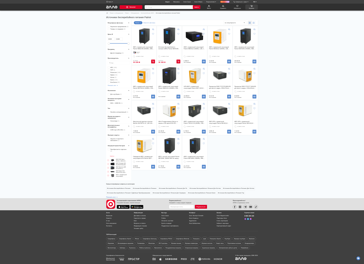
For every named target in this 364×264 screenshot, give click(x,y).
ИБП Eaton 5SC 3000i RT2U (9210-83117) (121, 171)
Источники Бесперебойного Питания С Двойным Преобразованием (128, 193)
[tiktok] (256, 207)
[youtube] (251, 207)
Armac (113, 77)
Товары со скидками (117, 29)
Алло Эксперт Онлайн (196, 215)
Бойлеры (122, 248)
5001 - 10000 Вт (116, 103)
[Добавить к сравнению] (153, 29)
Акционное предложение (119, 26)
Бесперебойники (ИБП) (147, 13)
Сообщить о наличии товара (204, 61)
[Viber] (245, 219)
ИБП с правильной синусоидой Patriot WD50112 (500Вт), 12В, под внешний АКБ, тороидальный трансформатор (219, 48)
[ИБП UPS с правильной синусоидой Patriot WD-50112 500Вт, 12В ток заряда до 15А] (245, 110)
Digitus (113, 75)
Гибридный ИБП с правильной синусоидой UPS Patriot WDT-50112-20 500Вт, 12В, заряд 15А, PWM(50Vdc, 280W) (143, 157)
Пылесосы (132, 248)
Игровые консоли (207, 243)
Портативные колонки (234, 243)
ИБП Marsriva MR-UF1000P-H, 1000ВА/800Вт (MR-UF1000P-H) (121, 167)
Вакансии (109, 215)
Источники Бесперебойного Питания (118, 188)
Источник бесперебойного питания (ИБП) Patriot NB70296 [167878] (168, 48)
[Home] (107, 13)
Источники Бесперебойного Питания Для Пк (173, 188)
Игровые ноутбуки (239, 238)
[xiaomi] (154, 259)
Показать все (112, 85)
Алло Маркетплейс (223, 215)
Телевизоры (141, 243)
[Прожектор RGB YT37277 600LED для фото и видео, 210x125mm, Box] (245, 75)
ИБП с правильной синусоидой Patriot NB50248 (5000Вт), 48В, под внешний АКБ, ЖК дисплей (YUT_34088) (143, 48)
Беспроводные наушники (125, 243)
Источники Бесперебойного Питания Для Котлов (205, 188)
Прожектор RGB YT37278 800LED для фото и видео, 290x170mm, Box (220, 87)
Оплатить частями (167, 220)
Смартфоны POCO (166, 238)
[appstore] (123, 207)
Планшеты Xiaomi (215, 238)
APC (113, 67)
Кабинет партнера (222, 223)
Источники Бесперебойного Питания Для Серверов (169, 193)
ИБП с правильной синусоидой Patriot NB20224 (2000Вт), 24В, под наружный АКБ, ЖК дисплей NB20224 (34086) (168, 87)
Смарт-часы (220, 243)
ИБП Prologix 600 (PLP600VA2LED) (121, 164)
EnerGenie (115, 82)
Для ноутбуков (116, 94)
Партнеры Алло (222, 218)
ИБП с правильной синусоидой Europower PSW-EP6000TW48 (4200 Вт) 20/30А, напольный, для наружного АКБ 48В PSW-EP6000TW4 (121, 175)
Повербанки (244, 248)
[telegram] (245, 207)
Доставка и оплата (140, 215)
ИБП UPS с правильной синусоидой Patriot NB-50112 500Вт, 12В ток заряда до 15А (218, 122)
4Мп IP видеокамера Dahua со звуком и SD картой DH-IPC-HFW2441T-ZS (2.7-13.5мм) (168, 122)
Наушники (111, 243)
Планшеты (196, 238)
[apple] (160, 259)
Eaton (114, 80)
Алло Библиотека (194, 223)
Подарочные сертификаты (169, 226)
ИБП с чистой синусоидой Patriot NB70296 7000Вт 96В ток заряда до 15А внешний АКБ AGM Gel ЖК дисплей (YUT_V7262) (169, 157)
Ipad (204, 238)
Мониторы (151, 243)
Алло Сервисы (193, 218)
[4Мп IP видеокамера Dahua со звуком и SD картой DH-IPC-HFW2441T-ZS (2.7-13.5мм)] (169, 110)
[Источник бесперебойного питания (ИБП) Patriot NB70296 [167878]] (169, 36)
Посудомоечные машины (173, 248)
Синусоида (115, 121)
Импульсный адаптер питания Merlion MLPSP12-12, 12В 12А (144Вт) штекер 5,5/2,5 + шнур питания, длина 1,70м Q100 (142, 122)
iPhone (137, 238)
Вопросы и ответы (140, 223)
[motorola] (204, 259)
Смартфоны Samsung (150, 238)
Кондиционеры (249, 243)
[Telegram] (248, 219)
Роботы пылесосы (145, 248)
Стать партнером (222, 220)
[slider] (109, 43)
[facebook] (235, 207)
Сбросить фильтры (149, 23)
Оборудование (135, 13)
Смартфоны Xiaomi (125, 238)
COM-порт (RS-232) (117, 130)
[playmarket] (136, 207)
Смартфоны (111, 238)
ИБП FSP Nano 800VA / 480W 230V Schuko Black (121, 160)
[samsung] (171, 259)
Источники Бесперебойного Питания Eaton (202, 193)
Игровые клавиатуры (191, 243)
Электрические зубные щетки (228, 248)
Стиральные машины (191, 248)
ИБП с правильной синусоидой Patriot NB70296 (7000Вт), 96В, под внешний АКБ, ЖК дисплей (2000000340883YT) (244, 48)
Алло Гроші (165, 215)
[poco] (184, 259)
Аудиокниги (193, 220)
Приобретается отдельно (118, 150)
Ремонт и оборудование (116, 13)
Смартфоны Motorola (182, 238)
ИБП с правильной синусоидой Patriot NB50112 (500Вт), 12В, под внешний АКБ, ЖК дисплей (194, 48)
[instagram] (240, 207)
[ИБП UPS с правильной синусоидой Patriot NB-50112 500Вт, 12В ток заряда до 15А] (220, 110)
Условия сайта (138, 228)
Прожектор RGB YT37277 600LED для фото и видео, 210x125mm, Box (245, 87)
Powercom (115, 72)
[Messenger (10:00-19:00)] (251, 219)
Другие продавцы (117, 53)
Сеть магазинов (111, 223)
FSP (112, 70)
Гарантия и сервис (140, 218)
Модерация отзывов (140, 226)
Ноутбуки (227, 238)
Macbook (252, 238)
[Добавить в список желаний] (153, 34)
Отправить (146, 7)
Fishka (163, 218)
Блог (135, 220)
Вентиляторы (112, 248)
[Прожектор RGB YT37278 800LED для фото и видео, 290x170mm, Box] (220, 75)
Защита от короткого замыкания (117, 139)
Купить (153, 61)
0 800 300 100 (249, 216)
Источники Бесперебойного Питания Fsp (231, 193)
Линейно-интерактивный (119, 112)
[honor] (218, 259)
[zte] (193, 259)
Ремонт (127, 13)
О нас (108, 220)
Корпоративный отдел (224, 226)
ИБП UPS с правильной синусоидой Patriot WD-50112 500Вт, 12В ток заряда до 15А (243, 122)
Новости (108, 218)
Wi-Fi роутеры (163, 243)
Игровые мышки (176, 243)
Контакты (109, 226)
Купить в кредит (166, 223)
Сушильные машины (208, 248)
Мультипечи (158, 248)
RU (254, 2)
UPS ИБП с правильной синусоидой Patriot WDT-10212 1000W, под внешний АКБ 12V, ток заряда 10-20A (195, 87)
